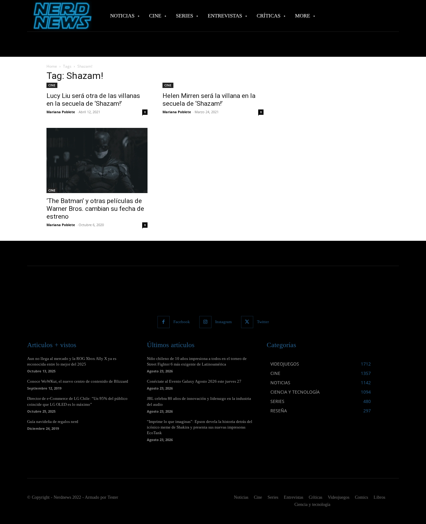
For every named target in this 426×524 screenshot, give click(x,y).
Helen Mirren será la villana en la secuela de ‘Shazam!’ (208, 99)
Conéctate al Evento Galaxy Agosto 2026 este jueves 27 (194, 381)
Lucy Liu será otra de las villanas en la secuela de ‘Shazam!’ (93, 99)
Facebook (181, 321)
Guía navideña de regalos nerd (52, 421)
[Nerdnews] (61, 16)
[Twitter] (247, 322)
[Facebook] (163, 322)
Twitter (263, 321)
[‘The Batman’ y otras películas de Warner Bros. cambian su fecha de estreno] (97, 160)
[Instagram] (205, 322)
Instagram (223, 321)
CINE (52, 85)
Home (51, 66)
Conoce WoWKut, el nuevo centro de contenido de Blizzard (77, 381)
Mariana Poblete (60, 111)
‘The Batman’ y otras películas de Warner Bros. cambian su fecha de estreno (95, 208)
